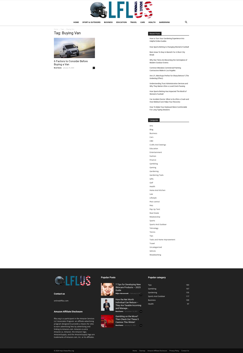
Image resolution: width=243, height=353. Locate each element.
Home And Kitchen (157, 190)
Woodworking (155, 255)
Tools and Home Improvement (162, 239)
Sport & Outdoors (91, 22)
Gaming (153, 167)
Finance (153, 160)
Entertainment (156, 152)
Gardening (164, 22)
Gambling (154, 163)
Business (108, 22)
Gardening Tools (157, 175)
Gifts (152, 179)
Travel (133, 22)
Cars (142, 22)
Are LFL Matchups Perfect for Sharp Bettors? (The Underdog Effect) (169, 77)
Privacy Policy (174, 351)
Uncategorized (156, 247)
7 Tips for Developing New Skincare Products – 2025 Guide (128, 287)
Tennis (152, 232)
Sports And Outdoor (158, 224)
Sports (152, 220)
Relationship (155, 217)
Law (151, 194)
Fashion (153, 156)
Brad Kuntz (58, 68)
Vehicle (153, 251)
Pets (151, 205)
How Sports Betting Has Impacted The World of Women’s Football (168, 92)
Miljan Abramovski (122, 293)
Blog (151, 129)
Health (152, 22)
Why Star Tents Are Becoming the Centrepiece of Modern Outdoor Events (168, 61)
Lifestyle (153, 198)
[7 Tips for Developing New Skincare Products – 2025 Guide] (107, 289)
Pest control (155, 201)
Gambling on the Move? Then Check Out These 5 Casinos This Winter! (127, 319)
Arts (151, 125)
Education (121, 22)
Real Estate (154, 213)
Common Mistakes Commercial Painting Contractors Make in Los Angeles (165, 69)
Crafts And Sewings (158, 144)
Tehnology (154, 228)
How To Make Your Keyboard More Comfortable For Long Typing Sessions (168, 108)
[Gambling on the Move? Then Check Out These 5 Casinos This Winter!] (107, 321)
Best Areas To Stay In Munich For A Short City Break (167, 53)
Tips (151, 236)
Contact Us (185, 351)
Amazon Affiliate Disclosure (157, 351)
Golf (151, 182)
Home (76, 22)
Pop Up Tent (155, 209)
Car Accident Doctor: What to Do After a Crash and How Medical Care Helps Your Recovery (169, 100)
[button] (186, 22)
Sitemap (142, 351)
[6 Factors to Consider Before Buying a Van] (74, 48)
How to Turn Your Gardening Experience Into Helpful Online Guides (167, 39)
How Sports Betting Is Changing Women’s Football (169, 47)
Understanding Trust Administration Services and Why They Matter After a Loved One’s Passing (169, 84)
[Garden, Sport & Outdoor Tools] (121, 9)
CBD (151, 141)
